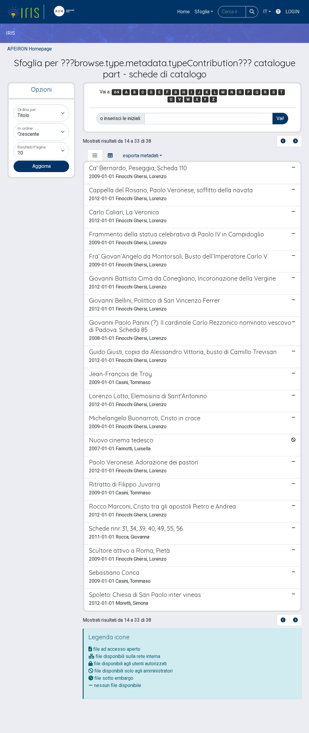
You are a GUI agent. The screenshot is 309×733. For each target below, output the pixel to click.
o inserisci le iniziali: (120, 118)
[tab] (95, 155)
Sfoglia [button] (202, 11)
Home (183, 11)
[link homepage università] (65, 12)
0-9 (116, 92)
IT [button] (265, 11)
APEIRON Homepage (29, 49)
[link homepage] (25, 12)
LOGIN (292, 11)
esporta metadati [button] (140, 155)
